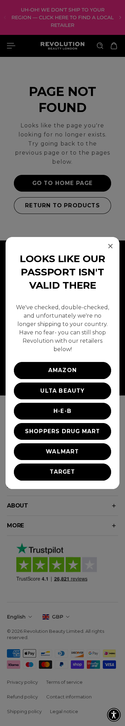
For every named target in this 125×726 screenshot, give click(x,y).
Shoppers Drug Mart (62, 431)
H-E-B (62, 411)
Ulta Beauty (62, 390)
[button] (114, 715)
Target (62, 471)
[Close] (110, 246)
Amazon (62, 370)
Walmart (62, 451)
